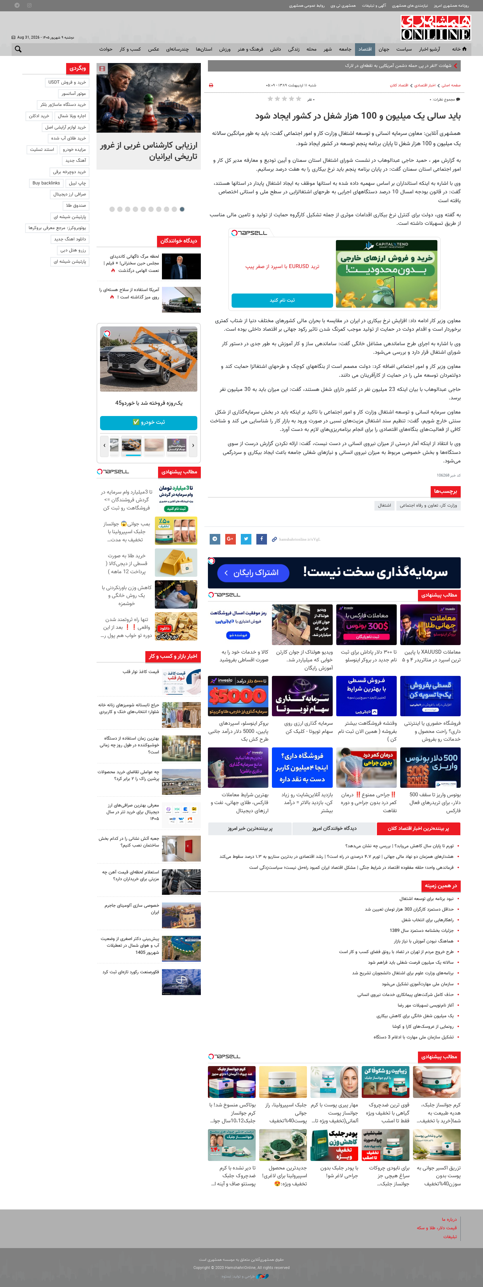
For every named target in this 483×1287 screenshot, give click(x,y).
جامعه (345, 49)
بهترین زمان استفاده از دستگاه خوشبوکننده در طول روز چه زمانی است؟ (129, 745)
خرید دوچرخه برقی (69, 172)
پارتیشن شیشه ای (70, 217)
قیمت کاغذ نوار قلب (141, 672)
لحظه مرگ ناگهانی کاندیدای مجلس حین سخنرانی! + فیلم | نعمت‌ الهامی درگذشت (131, 263)
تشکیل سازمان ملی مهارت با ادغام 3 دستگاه (414, 1037)
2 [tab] (174, 209)
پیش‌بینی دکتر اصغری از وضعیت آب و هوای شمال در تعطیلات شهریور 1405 (130, 945)
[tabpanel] (149, 116)
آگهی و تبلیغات (374, 6)
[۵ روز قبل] (181, 882)
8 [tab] (127, 209)
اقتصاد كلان (399, 85)
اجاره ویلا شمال (72, 116)
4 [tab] (158, 209)
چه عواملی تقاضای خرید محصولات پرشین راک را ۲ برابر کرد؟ (128, 775)
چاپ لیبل (77, 183)
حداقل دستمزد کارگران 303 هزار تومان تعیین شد (409, 909)
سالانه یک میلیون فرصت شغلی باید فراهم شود (411, 962)
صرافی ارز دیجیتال (69, 194)
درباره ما (449, 1219)
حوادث (105, 49)
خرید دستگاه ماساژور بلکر (63, 104)
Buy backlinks (46, 183)
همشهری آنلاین (432, 27)
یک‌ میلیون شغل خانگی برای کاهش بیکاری (415, 1016)
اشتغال (384, 505)
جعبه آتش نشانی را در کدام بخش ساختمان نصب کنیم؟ (129, 842)
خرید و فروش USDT (67, 82)
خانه (456, 49)
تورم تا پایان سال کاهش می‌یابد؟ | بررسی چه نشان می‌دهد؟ (399, 846)
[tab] (419, 829)
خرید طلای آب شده (68, 138)
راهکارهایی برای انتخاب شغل (428, 920)
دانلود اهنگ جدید (70, 239)
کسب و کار (130, 49)
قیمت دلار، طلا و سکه (437, 1228)
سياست (404, 49)
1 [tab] (182, 209)
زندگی (293, 49)
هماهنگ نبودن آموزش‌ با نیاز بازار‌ (424, 941)
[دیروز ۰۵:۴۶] (181, 300)
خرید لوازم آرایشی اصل (65, 127)
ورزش (225, 49)
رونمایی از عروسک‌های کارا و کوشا (423, 1026)
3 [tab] (166, 209)
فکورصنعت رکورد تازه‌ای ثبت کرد (131, 972)
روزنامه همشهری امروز (451, 6)
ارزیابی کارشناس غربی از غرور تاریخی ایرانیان (148, 151)
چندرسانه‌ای (177, 49)
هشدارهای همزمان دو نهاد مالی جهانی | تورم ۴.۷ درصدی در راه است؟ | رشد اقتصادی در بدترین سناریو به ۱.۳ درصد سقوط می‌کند (337, 856)
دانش (275, 49)
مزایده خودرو (74, 149)
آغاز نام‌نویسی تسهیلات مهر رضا (426, 1005)
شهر (328, 49)
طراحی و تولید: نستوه (239, 1277)
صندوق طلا (76, 205)
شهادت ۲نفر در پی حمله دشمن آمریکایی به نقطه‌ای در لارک (398, 65)
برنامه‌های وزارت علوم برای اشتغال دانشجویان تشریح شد (403, 973)
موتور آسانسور (74, 93)
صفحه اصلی (451, 85)
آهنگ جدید (75, 160)
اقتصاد (365, 49)
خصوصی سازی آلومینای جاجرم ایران (132, 909)
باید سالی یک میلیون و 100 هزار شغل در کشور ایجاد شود (358, 116)
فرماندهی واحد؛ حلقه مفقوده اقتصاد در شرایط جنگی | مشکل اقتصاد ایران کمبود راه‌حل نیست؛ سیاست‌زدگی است (351, 867)
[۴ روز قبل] (181, 815)
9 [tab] (119, 209)
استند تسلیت (42, 149)
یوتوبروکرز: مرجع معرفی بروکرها (57, 228)
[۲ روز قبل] (181, 682)
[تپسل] (234, 233)
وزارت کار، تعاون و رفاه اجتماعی (428, 505)
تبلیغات (450, 1237)
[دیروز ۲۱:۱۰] (149, 98)
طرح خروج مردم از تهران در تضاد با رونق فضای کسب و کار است (396, 952)
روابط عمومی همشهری (307, 6)
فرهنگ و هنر (250, 49)
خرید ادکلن (39, 116)
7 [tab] (135, 209)
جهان (384, 49)
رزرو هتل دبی (73, 250)
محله (311, 49)
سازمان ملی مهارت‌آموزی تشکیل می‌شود (418, 984)
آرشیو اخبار (429, 49)
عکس (153, 49)
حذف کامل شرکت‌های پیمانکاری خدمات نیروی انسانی (405, 994)
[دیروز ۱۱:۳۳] (181, 266)
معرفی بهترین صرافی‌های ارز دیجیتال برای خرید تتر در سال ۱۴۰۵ (132, 812)
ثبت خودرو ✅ (149, 422)
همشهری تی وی (343, 6)
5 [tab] (151, 209)
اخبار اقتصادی (425, 85)
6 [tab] (143, 209)
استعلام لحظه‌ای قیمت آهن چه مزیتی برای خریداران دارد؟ (130, 876)
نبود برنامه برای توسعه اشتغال (427, 898)
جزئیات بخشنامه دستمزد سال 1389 (422, 930)
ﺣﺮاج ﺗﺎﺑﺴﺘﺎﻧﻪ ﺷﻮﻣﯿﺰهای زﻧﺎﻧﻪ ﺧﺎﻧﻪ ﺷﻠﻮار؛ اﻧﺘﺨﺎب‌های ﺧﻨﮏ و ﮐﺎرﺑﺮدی (128, 709)
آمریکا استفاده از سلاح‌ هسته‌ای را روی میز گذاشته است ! (129, 293)
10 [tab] (112, 209)
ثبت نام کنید (282, 300)
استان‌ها (204, 49)
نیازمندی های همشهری (410, 6)
